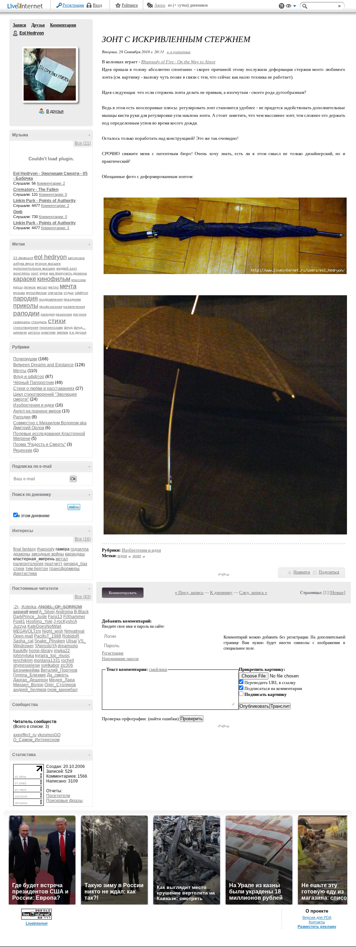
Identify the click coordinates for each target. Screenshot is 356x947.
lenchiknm (23, 660)
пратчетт (53, 563)
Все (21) (83, 143)
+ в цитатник (179, 51)
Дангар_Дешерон (30, 679)
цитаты (34, 332)
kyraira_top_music (52, 655)
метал (42, 287)
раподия (48, 314)
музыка (19, 293)
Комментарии (63, 25)
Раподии (22, 417)
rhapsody (46, 549)
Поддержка (281, 6)
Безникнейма (26, 670)
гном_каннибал (62, 689)
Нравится (301, 572)
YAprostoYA (46, 645)
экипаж (62, 332)
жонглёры (21, 273)
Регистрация (73, 5)
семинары (21, 322)
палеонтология (28, 563)
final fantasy (24, 549)
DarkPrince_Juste (30, 616)
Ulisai (71, 641)
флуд (68, 327)
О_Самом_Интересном (36, 739)
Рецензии (22, 450)
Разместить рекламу (317, 926)
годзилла (80, 549)
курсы (18, 287)
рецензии (64, 314)
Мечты (19, 370)
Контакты (317, 922)
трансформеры (64, 568)
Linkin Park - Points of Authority (44, 200)
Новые (337, 592)
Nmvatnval (74, 631)
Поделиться (329, 572)
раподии (26, 313)
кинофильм (53, 278)
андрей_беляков (29, 689)
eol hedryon (50, 257)
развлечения (74, 306)
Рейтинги (130, 5)
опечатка (55, 293)
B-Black (81, 611)
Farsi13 (55, 616)
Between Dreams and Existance (43, 364)
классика (78, 280)
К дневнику (221, 592)
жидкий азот (66, 268)
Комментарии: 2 (51, 183)
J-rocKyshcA (65, 621)
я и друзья (77, 332)
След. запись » (253, 592)
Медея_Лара (62, 679)
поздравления (51, 299)
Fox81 (19, 621)
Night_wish (52, 631)
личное (30, 287)
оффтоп (81, 293)
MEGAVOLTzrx (27, 631)
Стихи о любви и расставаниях (43, 388)
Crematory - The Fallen (35, 189)
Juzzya (19, 626)
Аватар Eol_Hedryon (50, 74)
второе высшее (48, 263)
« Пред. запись (189, 592)
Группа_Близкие (29, 675)
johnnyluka (23, 655)
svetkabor (50, 665)
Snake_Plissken (49, 641)
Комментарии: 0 (53, 194)
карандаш (75, 554)
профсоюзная (50, 306)
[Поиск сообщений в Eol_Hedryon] (73, 507)
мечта (68, 286)
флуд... (80, 327)
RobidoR (70, 636)
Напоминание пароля (120, 658)
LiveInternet (26, 6)
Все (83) (83, 596)
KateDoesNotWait (44, 626)
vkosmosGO (49, 734)
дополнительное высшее (34, 268)
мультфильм (36, 293)
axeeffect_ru (25, 734)
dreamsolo (68, 645)
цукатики (48, 332)
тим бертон (36, 568)
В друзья (55, 111)
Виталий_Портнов (59, 670)
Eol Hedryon (15, 33)
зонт (35, 273)
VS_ (82, 641)
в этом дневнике (34, 515)
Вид (291, 7)
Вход (97, 5)
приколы (25, 305)
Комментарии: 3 (55, 228)
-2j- (16, 606)
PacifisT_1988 (47, 636)
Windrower (23, 645)
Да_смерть (57, 675)
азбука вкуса (23, 263)
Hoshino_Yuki (39, 621)
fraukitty (20, 650)
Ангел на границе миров (37, 411)
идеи (44, 273)
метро (53, 287)
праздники (72, 299)
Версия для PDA (316, 917)
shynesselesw (26, 665)
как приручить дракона (68, 273)
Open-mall (23, 636)
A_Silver (47, 611)
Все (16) (83, 539)
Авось (159, 5)
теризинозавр (51, 327)
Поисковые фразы (64, 800)
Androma (64, 611)
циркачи (20, 332)
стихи (57, 320)
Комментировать (123, 593)
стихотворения (25, 327)
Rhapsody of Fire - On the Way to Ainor (178, 61)
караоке (24, 278)
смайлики (158, 669)
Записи (19, 25)
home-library (41, 650)
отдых (69, 293)
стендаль (39, 322)
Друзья (38, 25)
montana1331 (47, 660)
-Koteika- (29, 606)
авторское (76, 258)
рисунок (79, 314)
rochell (67, 660)
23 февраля (23, 258)
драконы (21, 554)
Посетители (58, 795)
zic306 (66, 665)
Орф (18, 211)
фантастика (25, 573)
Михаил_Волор (28, 684)
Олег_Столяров (60, 684)
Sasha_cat (23, 641)
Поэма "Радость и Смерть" (39, 444)
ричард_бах (75, 563)
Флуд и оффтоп (28, 376)
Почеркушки (25, 358)
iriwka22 (62, 650)
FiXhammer (74, 616)
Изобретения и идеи (33, 405)
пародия (25, 298)
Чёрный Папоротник (33, 382)
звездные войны (47, 554)
